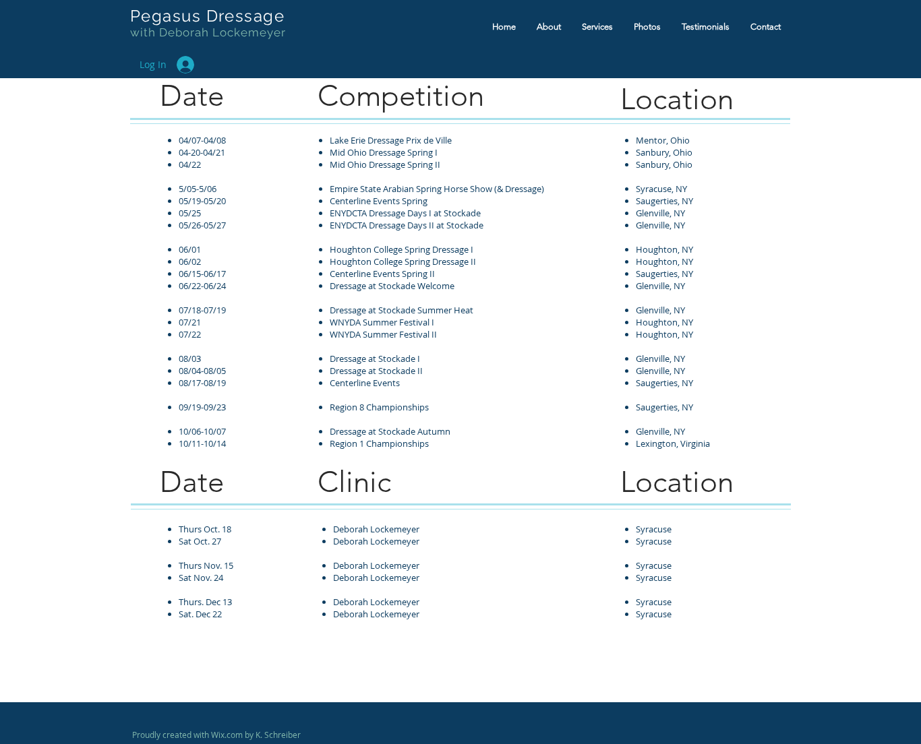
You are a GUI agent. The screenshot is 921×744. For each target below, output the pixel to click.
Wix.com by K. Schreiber (256, 734)
